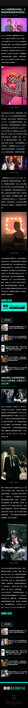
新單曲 (9, 300)
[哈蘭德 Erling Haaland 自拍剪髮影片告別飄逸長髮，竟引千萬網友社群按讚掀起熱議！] (4, 338)
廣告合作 (14, 699)
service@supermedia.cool (16, 702)
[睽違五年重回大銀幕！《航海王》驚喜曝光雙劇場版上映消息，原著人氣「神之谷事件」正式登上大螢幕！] (4, 348)
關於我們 (14, 695)
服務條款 (14, 697)
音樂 (5, 386)
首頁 (2, 15)
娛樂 (5, 15)
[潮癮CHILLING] (14, 688)
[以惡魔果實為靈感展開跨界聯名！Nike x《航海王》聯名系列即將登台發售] (4, 327)
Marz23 (4, 300)
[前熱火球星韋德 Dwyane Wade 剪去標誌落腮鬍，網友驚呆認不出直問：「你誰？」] (4, 369)
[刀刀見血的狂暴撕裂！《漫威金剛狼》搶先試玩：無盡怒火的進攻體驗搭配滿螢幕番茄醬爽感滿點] (4, 358)
